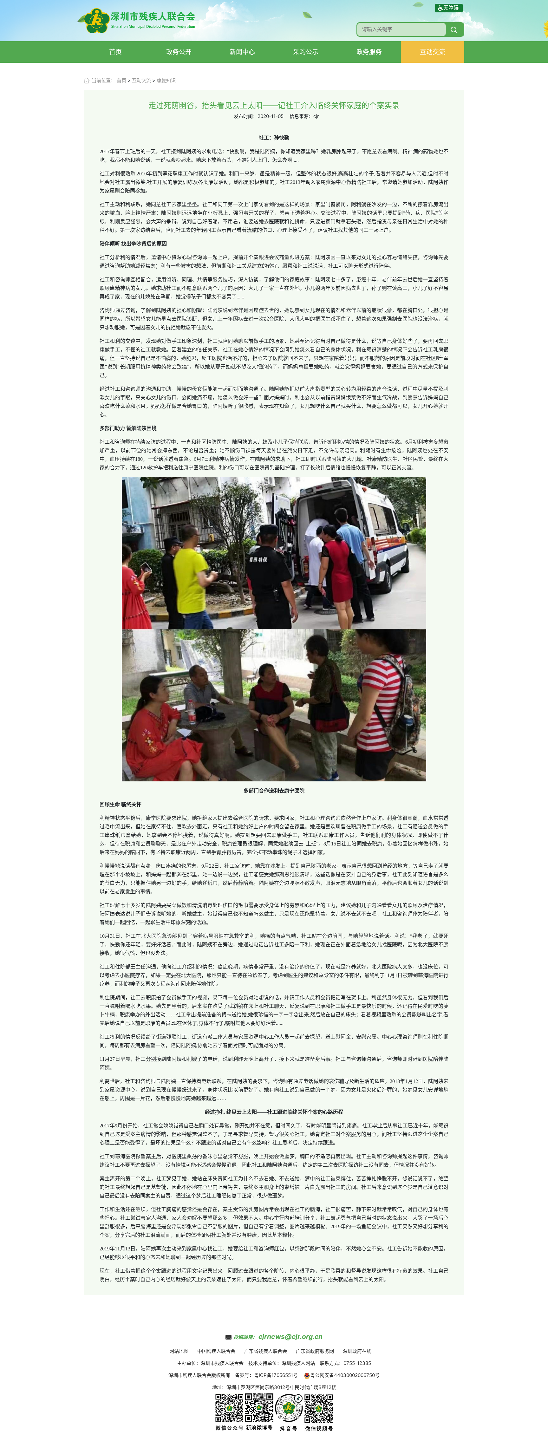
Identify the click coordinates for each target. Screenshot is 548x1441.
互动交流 (432, 52)
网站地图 (178, 1351)
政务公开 (179, 52)
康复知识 (166, 80)
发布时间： (246, 116)
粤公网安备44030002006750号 (345, 1375)
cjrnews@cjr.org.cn (290, 1336)
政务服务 (369, 52)
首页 (115, 52)
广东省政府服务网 (315, 1351)
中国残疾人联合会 (216, 1351)
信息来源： (301, 116)
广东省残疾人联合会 (265, 1351)
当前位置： (103, 80)
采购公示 (305, 52)
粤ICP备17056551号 (276, 1375)
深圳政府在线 (357, 1351)
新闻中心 (242, 52)
